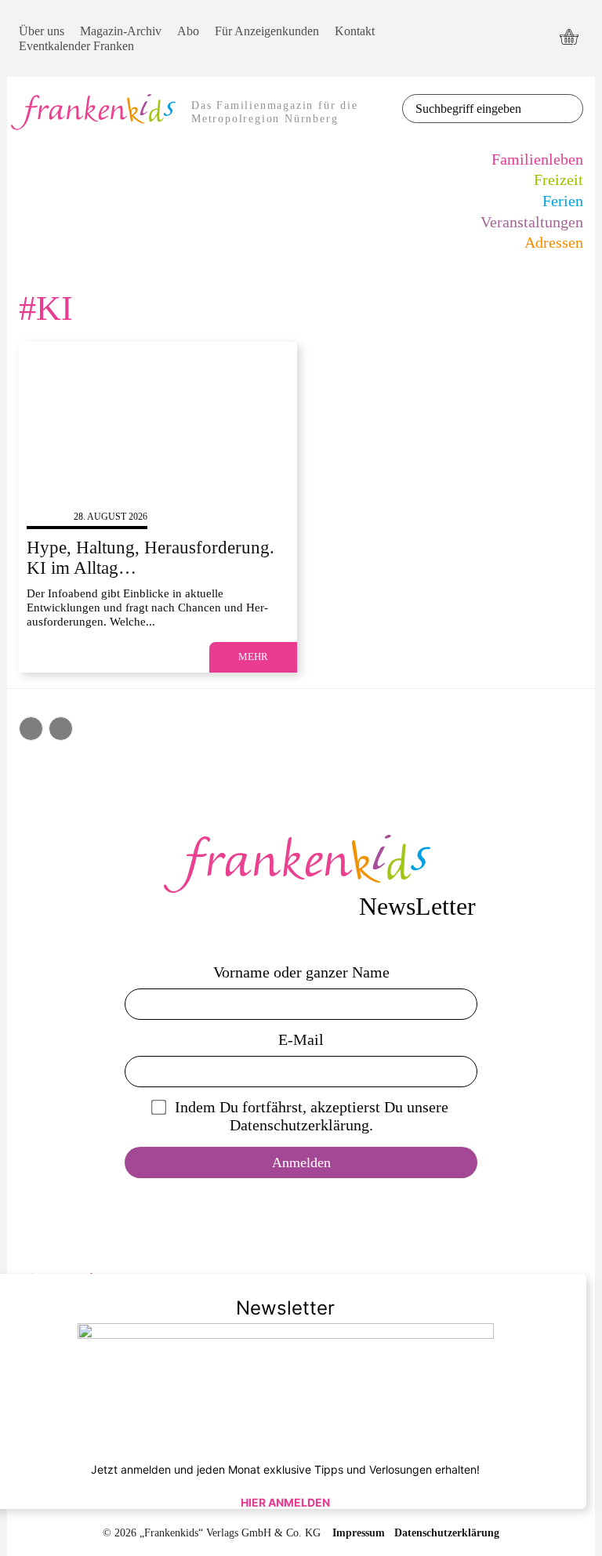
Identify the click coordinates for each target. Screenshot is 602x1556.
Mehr (253, 656)
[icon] (569, 38)
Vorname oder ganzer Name (301, 972)
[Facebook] (509, 23)
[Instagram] (509, 52)
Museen (46, 516)
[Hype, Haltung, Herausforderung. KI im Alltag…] (158, 420)
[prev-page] (31, 728)
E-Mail (301, 1039)
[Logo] (301, 864)
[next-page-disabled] (61, 728)
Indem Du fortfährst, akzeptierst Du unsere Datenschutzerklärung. (311, 1115)
